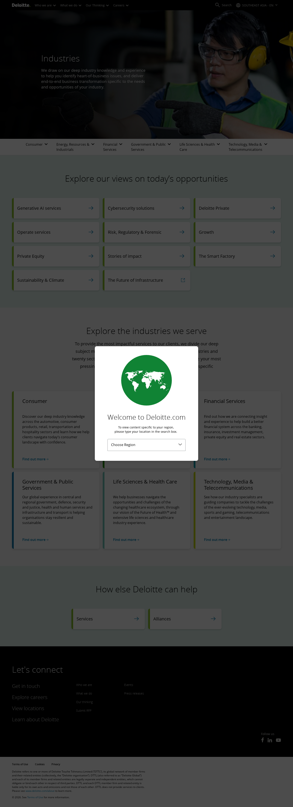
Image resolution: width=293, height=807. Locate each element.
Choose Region (123, 444)
